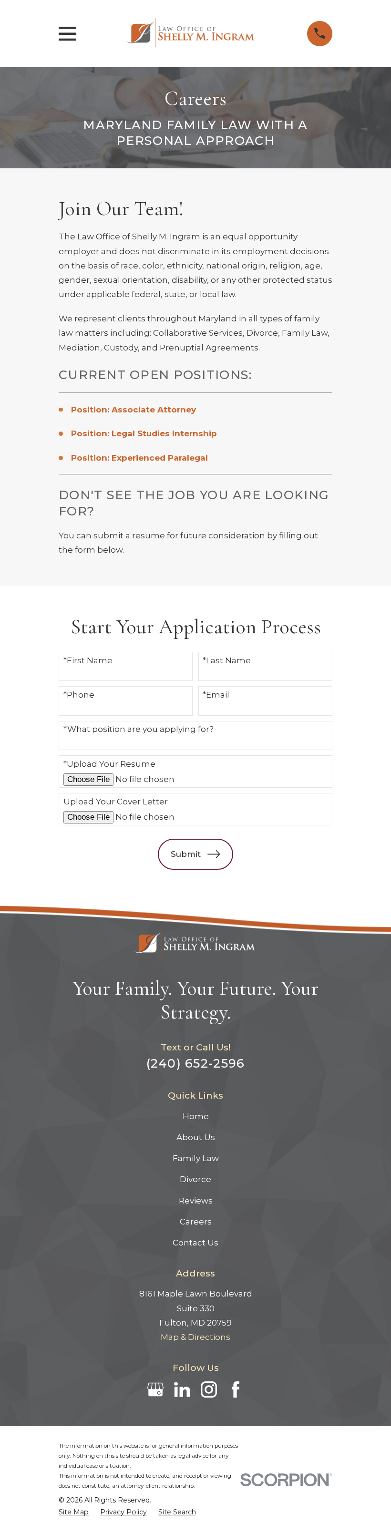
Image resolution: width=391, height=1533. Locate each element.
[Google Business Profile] (155, 1389)
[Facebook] (235, 1389)
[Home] (191, 33)
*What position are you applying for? (138, 729)
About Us (195, 1137)
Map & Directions (195, 1337)
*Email (216, 695)
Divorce (195, 1179)
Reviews (196, 1200)
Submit (186, 854)
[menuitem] (74, 1512)
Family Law (196, 1158)
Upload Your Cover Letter (115, 801)
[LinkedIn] (182, 1389)
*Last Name (227, 660)
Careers (196, 1221)
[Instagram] (209, 1389)
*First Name (88, 660)
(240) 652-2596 (195, 1063)
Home (196, 1116)
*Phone (78, 695)
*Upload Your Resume (109, 764)
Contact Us (195, 1242)
